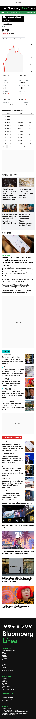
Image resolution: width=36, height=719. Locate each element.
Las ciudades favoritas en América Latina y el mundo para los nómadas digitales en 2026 (13, 406)
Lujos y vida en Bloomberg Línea (17, 503)
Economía (4, 678)
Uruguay (4, 666)
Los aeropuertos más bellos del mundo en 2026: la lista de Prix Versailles (26, 193)
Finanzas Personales (7, 686)
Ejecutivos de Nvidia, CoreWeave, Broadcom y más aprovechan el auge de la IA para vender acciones (9, 194)
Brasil (3, 652)
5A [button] (24, 39)
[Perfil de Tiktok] (26, 626)
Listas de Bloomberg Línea (8, 689)
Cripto (3, 684)
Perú (3, 661)
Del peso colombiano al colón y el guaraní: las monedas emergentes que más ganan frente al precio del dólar (13, 372)
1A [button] (17, 39)
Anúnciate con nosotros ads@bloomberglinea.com (15, 711)
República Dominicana (7, 670)
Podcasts (4, 687)
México (4, 653)
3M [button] (10, 39)
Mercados (6, 233)
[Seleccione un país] (5, 8)
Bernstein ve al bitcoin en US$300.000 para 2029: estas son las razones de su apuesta (18, 280)
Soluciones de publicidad (8, 714)
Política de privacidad (7, 697)
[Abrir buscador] (28, 8)
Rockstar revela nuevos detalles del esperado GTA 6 (18, 526)
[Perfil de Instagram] (18, 626)
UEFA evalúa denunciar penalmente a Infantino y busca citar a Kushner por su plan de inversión (13, 459)
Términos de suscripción (8, 699)
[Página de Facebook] (5, 626)
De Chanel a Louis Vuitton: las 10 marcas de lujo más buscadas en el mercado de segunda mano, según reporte (17, 580)
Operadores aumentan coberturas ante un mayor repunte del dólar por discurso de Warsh (17, 291)
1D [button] (3, 39)
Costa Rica (4, 667)
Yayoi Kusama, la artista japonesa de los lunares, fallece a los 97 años (11, 383)
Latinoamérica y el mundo (8, 650)
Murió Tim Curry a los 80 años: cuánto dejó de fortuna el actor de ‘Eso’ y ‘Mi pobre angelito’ (13, 394)
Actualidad (4, 683)
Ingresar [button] (33, 8)
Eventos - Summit (6, 708)
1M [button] (6, 39)
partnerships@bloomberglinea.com (11, 710)
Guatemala (4, 672)
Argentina (4, 655)
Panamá (4, 664)
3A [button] (20, 39)
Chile (3, 659)
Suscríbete (4, 696)
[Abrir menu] (2, 8)
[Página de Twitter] (9, 626)
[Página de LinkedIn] (22, 626)
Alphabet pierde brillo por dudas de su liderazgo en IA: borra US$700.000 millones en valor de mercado (17, 261)
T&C (3, 702)
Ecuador (4, 663)
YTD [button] (13, 39)
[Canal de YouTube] (13, 626)
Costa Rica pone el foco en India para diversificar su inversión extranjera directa (9, 219)
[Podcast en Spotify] (30, 626)
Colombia (4, 656)
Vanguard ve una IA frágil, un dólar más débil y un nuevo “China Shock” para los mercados (17, 286)
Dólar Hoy (4, 681)
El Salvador (5, 669)
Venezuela (4, 658)
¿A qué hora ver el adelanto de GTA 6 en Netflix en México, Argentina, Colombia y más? (18, 552)
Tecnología (5, 700)
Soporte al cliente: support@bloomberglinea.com (14, 713)
